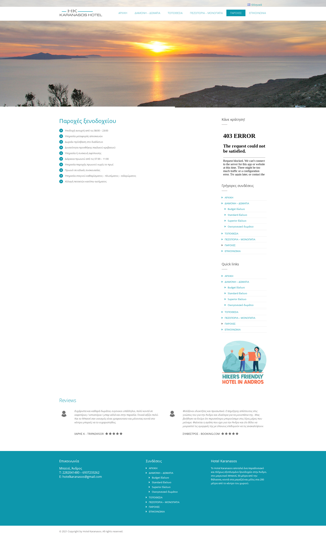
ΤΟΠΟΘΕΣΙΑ (175, 13)
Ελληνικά (256, 4)
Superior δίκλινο (237, 220)
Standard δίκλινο (237, 215)
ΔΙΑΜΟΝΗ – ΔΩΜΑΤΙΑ (147, 13)
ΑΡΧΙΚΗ (122, 13)
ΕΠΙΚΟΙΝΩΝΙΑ (257, 13)
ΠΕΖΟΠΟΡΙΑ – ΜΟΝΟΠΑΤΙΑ (206, 13)
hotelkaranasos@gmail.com (82, 477)
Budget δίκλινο (236, 209)
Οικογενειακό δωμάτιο (241, 226)
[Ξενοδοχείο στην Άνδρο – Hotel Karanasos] (103, 15)
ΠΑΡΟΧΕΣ (236, 13)
